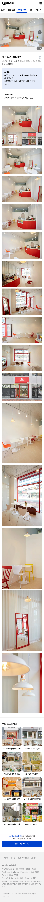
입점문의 (33, 858)
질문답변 (11, 10)
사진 (30, 10)
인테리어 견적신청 (22, 844)
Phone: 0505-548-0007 (30, 872)
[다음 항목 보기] (40, 32)
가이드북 (37, 10)
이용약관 (12, 858)
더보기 (7, 85)
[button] (40, 3)
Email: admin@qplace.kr (10, 872)
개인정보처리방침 (23, 858)
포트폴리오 (21, 10)
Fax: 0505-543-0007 (10, 875)
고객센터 (5, 858)
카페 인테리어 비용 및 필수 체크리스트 (19, 96)
